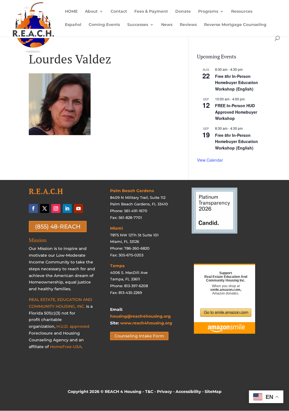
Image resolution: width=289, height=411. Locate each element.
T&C (149, 391)
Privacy (164, 391)
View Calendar (210, 160)
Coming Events (104, 25)
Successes (137, 25)
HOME (71, 11)
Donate (183, 11)
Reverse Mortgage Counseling (235, 25)
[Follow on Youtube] (78, 208)
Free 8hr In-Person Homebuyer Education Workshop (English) (236, 82)
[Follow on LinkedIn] (67, 208)
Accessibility (188, 391)
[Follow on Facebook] (33, 208)
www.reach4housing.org (146, 323)
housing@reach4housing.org (140, 316)
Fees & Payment (151, 11)
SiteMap (213, 391)
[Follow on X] (44, 208)
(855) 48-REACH (57, 226)
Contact (119, 11)
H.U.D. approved (72, 326)
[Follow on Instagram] (55, 208)
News (166, 25)
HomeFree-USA (66, 346)
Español (73, 25)
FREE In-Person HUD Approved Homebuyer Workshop (236, 112)
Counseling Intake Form (139, 336)
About (91, 11)
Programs (208, 11)
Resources (241, 11)
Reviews (188, 25)
